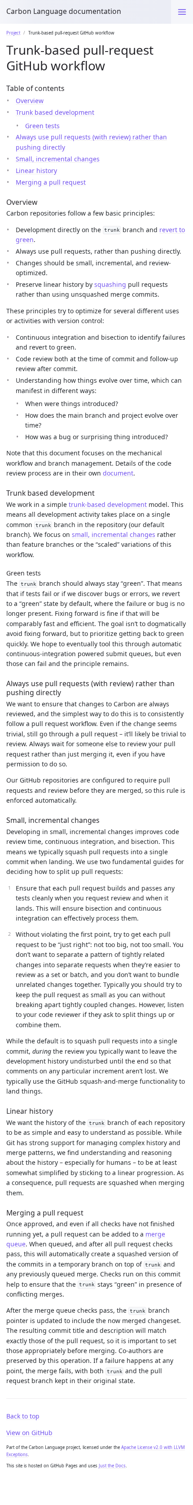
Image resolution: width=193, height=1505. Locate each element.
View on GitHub (29, 1432)
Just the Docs (112, 1466)
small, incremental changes (113, 534)
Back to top (22, 1416)
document (118, 473)
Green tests (42, 125)
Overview (30, 100)
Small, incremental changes (58, 159)
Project (13, 33)
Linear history (36, 170)
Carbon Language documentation (63, 11)
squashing (110, 284)
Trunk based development (55, 112)
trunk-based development (108, 504)
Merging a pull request (51, 182)
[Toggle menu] (182, 12)
